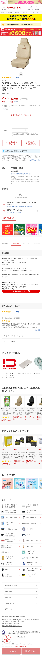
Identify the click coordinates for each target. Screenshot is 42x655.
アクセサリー (26, 12)
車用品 (17, 12)
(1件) (17, 77)
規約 (39, 160)
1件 (17, 312)
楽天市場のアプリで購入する (21, 115)
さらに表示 (36, 330)
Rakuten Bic (14, 8)
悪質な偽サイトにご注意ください (12, 626)
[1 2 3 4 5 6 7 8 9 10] (20, 130)
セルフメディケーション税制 (10, 623)
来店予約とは (33, 160)
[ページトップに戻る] (39, 647)
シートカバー (36, 12)
